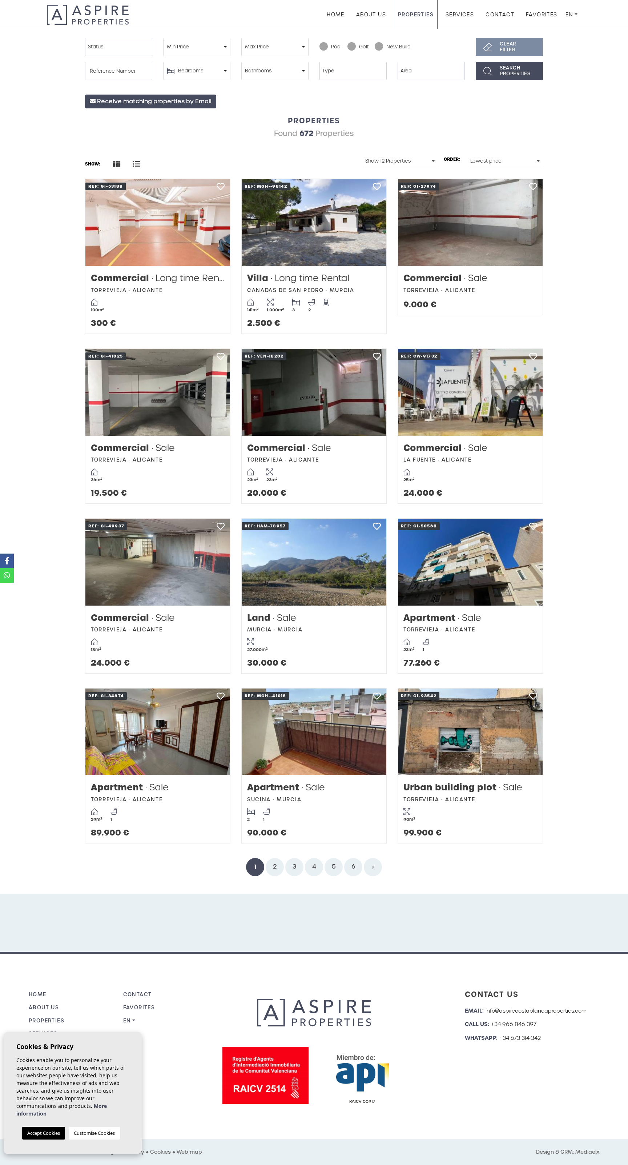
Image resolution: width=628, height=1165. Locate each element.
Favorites (541, 14)
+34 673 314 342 (520, 1038)
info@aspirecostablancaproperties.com (536, 1011)
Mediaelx (587, 1152)
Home (336, 14)
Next (217, 222)
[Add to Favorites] (220, 188)
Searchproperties (515, 71)
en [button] (569, 14)
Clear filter (508, 47)
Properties (416, 14)
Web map (189, 1152)
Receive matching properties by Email (154, 101)
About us (371, 14)
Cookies (160, 1152)
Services (460, 14)
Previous (98, 222)
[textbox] (120, 47)
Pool (336, 47)
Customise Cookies (94, 1133)
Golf (364, 47)
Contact (500, 14)
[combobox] (118, 47)
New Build (398, 47)
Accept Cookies (43, 1133)
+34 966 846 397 (513, 1024)
